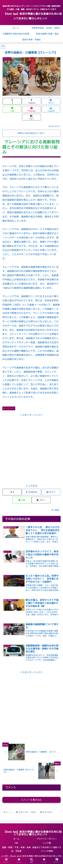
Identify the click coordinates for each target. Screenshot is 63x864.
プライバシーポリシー (46, 839)
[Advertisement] (31, 448)
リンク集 (47, 843)
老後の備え (10, 408)
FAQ (16, 843)
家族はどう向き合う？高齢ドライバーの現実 (46, 849)
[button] (31, 117)
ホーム (16, 839)
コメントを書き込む (31, 799)
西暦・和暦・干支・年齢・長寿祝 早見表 (16, 849)
